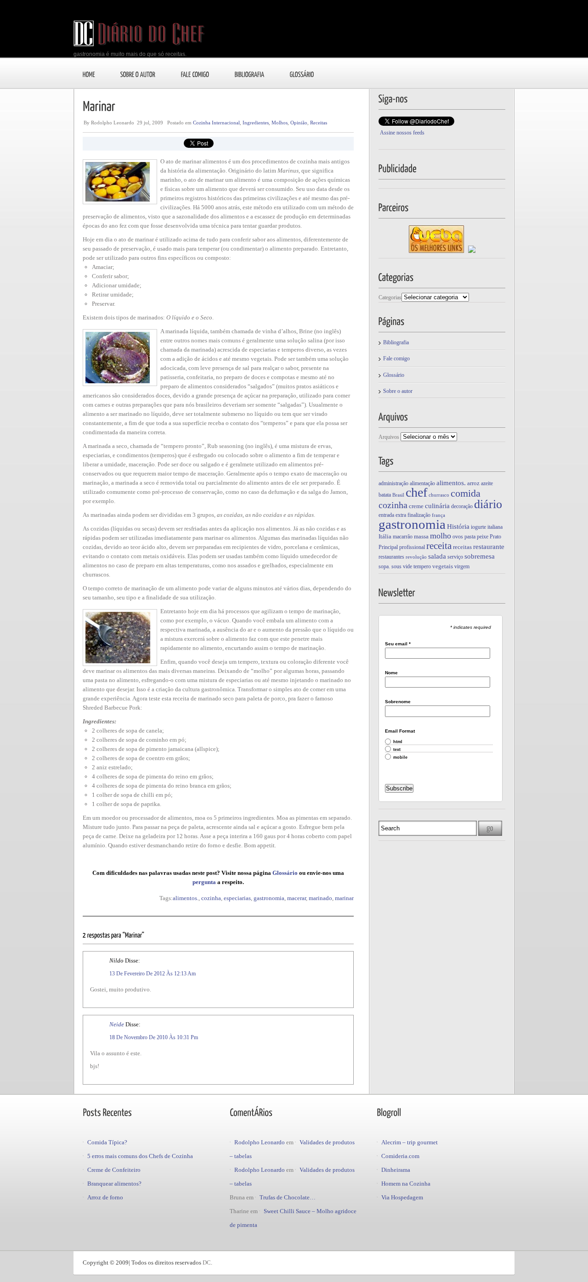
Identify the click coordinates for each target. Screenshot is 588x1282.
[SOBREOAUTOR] (138, 74)
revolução (416, 557)
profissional (412, 547)
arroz (473, 483)
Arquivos (389, 437)
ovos (457, 536)
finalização (418, 515)
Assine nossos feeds (402, 132)
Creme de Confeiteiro (114, 1169)
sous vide (401, 566)
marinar (344, 898)
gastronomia (269, 898)
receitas (462, 546)
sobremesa (479, 556)
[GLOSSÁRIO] (302, 74)
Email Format (400, 731)
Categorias (390, 297)
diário (488, 504)
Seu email (398, 644)
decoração (462, 506)
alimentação (422, 483)
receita (439, 546)
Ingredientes (256, 122)
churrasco (439, 495)
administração (393, 483)
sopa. (384, 566)
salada (437, 556)
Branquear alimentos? (114, 1183)
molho (440, 535)
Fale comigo (396, 358)
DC (207, 1262)
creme (416, 506)
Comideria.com (400, 1156)
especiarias (237, 898)
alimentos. (185, 898)
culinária (437, 505)
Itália (385, 536)
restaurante (488, 546)
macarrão (403, 536)
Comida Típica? (107, 1142)
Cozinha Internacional (216, 122)
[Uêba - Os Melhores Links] (436, 251)
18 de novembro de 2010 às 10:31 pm (153, 1037)
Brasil (398, 495)
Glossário (285, 872)
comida (466, 493)
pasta (469, 536)
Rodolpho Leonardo (259, 1142)
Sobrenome (398, 702)
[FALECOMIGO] (195, 74)
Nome (391, 673)
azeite (487, 483)
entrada (386, 515)
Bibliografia (396, 342)
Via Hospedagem (402, 1197)
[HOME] (89, 74)
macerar (296, 898)
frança (438, 515)
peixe (482, 536)
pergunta (204, 882)
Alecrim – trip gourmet (409, 1142)
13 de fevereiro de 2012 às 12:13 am (152, 973)
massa (421, 536)
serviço (455, 557)
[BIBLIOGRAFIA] (250, 74)
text (397, 750)
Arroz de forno (105, 1197)
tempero (422, 566)
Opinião (298, 122)
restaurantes (391, 557)
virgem (461, 566)
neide (116, 1024)
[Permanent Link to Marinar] (99, 105)
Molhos (279, 122)
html (397, 742)
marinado (320, 898)
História (458, 526)
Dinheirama (395, 1169)
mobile (400, 758)
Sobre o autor (398, 391)
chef (416, 492)
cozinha (211, 898)
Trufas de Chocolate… (288, 1197)
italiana (495, 527)
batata (385, 495)
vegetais (442, 566)
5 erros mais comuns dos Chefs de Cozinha (140, 1156)
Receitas (318, 122)
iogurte (478, 527)
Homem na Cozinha (405, 1183)
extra (401, 515)
